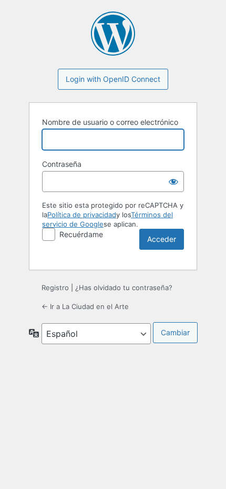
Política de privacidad (81, 214)
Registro (55, 287)
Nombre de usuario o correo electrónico (110, 122)
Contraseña (61, 164)
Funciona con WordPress (113, 34)
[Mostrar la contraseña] (173, 181)
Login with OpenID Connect (113, 79)
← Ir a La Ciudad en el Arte (85, 306)
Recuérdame (81, 234)
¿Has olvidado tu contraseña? (123, 287)
